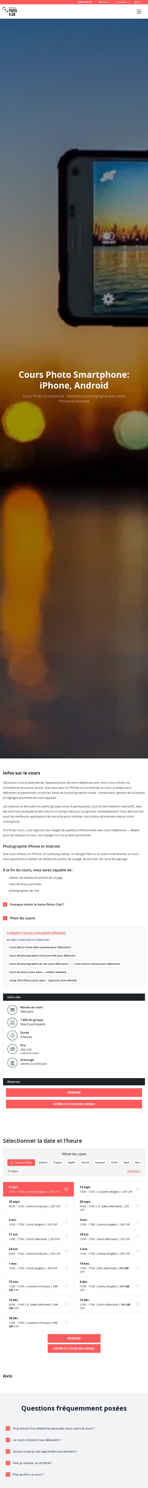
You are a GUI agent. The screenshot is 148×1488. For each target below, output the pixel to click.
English (71, 1162)
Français (57, 1162)
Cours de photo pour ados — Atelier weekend (37, 972)
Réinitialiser (134, 1171)
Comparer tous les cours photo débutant (36, 933)
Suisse (105, 2)
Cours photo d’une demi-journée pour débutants (40, 947)
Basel (126, 1162)
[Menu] (139, 11)
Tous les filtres (23, 1162)
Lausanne (100, 1162)
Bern (137, 1162)
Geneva (85, 1162)
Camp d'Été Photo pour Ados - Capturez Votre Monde (43, 980)
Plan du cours (22, 918)
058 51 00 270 (85, 2)
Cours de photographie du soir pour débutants (38, 963)
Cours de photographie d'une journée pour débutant (42, 955)
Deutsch (43, 1162)
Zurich (114, 1162)
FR (139, 2)
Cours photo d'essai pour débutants (97, 963)
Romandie (121, 2)
